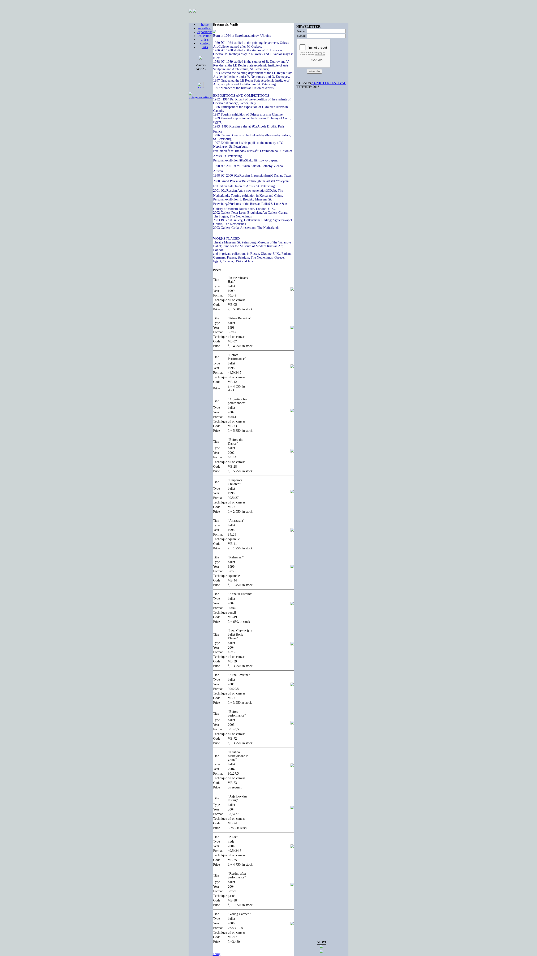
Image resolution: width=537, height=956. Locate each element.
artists (205, 39)
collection (204, 36)
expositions (204, 32)
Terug (216, 954)
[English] (194, 11)
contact (205, 43)
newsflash (204, 28)
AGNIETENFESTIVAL (328, 83)
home (205, 24)
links (205, 47)
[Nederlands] (190, 11)
